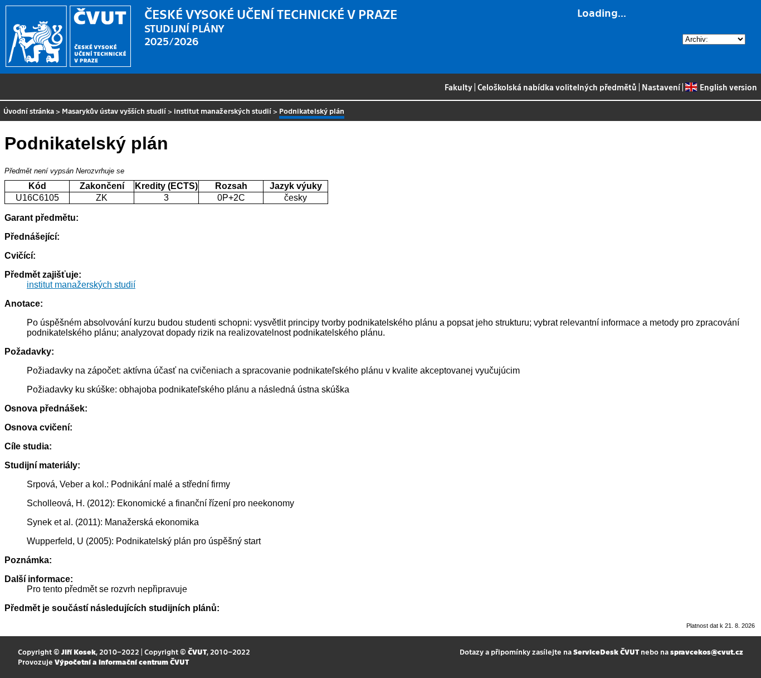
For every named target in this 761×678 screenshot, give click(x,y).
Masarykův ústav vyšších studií (114, 110)
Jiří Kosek (78, 651)
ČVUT (197, 651)
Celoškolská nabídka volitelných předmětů (557, 87)
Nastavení (661, 87)
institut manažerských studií (222, 110)
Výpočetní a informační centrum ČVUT (122, 661)
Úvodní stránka (28, 110)
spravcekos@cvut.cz (706, 651)
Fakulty (458, 87)
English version (728, 87)
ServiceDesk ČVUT (606, 651)
